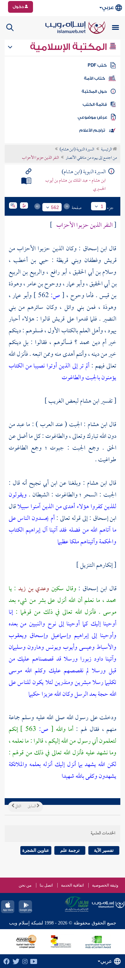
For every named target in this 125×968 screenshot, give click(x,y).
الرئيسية (107, 149)
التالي (17, 807)
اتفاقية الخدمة (72, 885)
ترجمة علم (70, 850)
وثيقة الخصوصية (105, 885)
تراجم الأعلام (92, 130)
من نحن (25, 885)
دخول (19, 6)
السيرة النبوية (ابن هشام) (77, 149)
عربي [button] (108, 7)
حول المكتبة (94, 91)
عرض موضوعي (92, 117)
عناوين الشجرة (35, 850)
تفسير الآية (104, 850)
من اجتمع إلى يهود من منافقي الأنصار (91, 158)
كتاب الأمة (94, 78)
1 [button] (102, 206)
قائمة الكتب (95, 104)
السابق (32, 807)
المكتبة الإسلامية (69, 47)
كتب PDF (97, 65)
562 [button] (55, 207)
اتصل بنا (46, 885)
